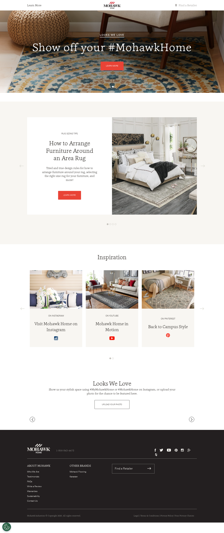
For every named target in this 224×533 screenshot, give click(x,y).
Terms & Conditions (149, 515)
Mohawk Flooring (78, 472)
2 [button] (111, 87)
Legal (136, 515)
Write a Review (34, 486)
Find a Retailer (187, 5)
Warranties (32, 491)
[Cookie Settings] (6, 527)
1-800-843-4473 (65, 450)
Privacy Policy (166, 515)
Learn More (34, 5)
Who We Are (33, 472)
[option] (112, 51)
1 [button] (108, 87)
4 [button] (116, 87)
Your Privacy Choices (184, 515)
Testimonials (33, 477)
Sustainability (33, 496)
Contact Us (32, 501)
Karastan (74, 477)
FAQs (29, 481)
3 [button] (113, 87)
